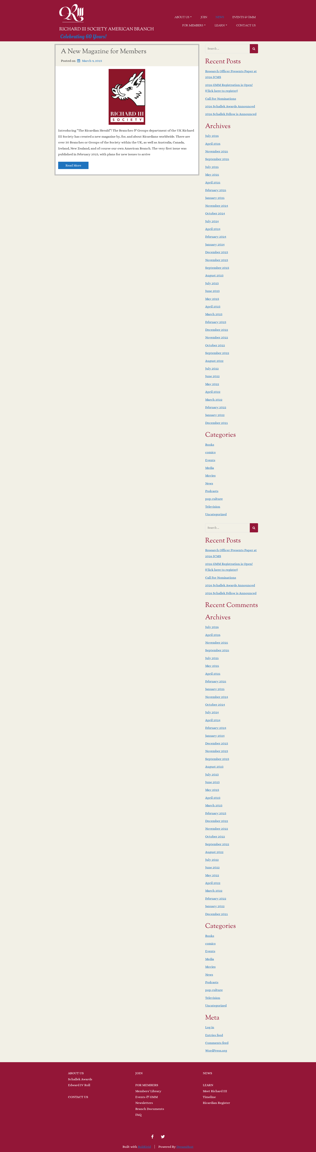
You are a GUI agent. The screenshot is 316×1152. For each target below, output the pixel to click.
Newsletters (144, 1103)
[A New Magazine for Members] (127, 96)
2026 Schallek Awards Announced (230, 106)
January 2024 (215, 244)
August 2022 (214, 361)
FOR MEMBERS (146, 1085)
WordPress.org (216, 1050)
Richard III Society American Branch (106, 29)
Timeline (209, 1097)
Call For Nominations (220, 98)
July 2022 (212, 368)
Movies (210, 475)
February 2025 (215, 190)
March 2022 (213, 399)
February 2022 (215, 407)
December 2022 (216, 329)
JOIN (139, 1073)
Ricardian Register (216, 1103)
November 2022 (216, 337)
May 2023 (212, 299)
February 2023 (215, 322)
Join (204, 17)
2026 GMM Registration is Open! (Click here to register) (229, 88)
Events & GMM (244, 17)
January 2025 (215, 198)
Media (209, 468)
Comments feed (216, 1043)
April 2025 (212, 182)
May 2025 (212, 174)
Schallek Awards (80, 1079)
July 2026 (212, 136)
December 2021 (216, 423)
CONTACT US (78, 1097)
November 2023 (216, 260)
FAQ (138, 1115)
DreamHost (184, 1147)
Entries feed (214, 1035)
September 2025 (217, 159)
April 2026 (212, 143)
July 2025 (212, 167)
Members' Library (148, 1091)
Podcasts (211, 491)
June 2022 (212, 376)
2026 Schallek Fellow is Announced (230, 114)
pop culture (214, 499)
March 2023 (213, 314)
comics (210, 452)
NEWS (207, 1073)
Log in (209, 1027)
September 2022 (217, 353)
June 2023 (212, 291)
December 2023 (216, 252)
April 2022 (212, 392)
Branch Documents (149, 1109)
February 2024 (215, 236)
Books (209, 444)
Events (210, 460)
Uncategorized (216, 514)
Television (212, 506)
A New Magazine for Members (103, 51)
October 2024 (215, 213)
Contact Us (246, 25)
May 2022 (212, 384)
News (220, 17)
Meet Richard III (215, 1091)
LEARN (208, 1085)
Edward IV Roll (79, 1085)
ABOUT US (76, 1073)
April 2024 (212, 229)
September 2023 (217, 267)
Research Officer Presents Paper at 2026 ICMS (231, 74)
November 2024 (216, 205)
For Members (192, 25)
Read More (73, 165)
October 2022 (215, 345)
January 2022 (215, 415)
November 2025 (216, 151)
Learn (220, 25)
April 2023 (212, 306)
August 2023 (214, 275)
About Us (181, 17)
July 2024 (212, 221)
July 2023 (212, 283)
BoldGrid (144, 1147)
